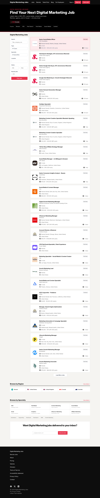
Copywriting (21, 417)
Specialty (13, 52)
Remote (38, 2)
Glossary (12, 467)
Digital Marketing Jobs (19, 2)
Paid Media (39, 26)
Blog (52, 2)
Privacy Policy (14, 476)
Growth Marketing (49, 417)
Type (12, 45)
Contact (12, 479)
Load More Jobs (60, 375)
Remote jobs (14, 71)
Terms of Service (15, 470)
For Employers (60, 2)
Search (13, 39)
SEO (23, 26)
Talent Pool (46, 2)
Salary (13, 65)
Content (56, 26)
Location (13, 58)
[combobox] (19, 61)
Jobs (32, 2)
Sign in (72, 2)
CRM (42, 417)
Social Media (47, 26)
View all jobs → (86, 384)
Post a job (86, 2)
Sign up (78, 2)
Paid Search (30, 26)
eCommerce (13, 417)
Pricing (12, 461)
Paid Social (28, 417)
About (12, 457)
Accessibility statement (16, 473)
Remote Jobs (14, 454)
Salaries (12, 464)
